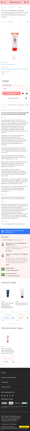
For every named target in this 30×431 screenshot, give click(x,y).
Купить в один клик (13, 98)
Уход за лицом (11, 7)
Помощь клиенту (6, 387)
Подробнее (2, 429)
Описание (4, 105)
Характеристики (12, 105)
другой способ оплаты (13, 407)
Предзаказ (6, 317)
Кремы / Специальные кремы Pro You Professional (14, 69)
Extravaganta (4, 382)
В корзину (23, 314)
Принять (24, 426)
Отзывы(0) (21, 105)
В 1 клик (20, 317)
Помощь (3, 372)
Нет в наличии (8, 314)
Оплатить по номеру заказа (8, 377)
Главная (3, 7)
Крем (20, 7)
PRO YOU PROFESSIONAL (8, 64)
